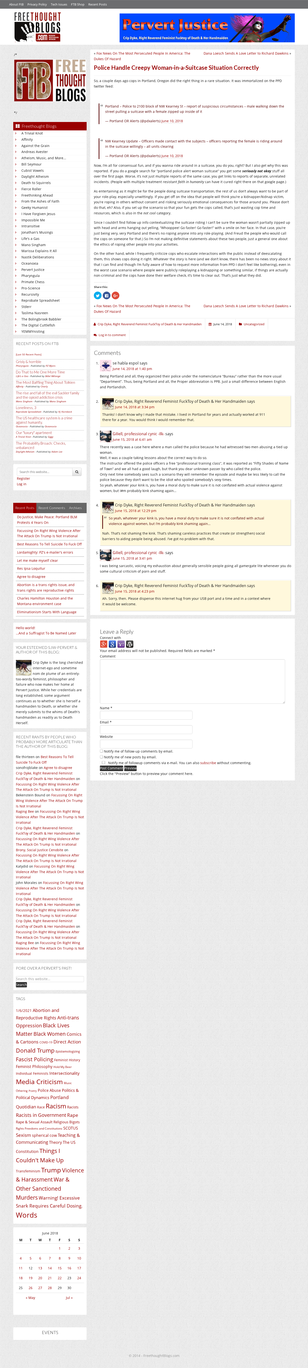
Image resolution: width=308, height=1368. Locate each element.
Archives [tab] (75, 508)
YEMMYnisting (33, 331)
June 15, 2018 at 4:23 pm (134, 591)
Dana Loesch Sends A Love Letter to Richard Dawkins (246, 53)
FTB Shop (77, 4)
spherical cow (44, 1135)
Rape (72, 1115)
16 (69, 1268)
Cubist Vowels (32, 170)
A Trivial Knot (32, 133)
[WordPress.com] (130, 644)
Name (106, 708)
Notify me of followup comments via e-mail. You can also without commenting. (179, 763)
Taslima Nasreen (34, 313)
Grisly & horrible (28, 361)
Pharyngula (30, 275)
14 (50, 1268)
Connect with (110, 637)
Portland (59, 1097)
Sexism (23, 1135)
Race (41, 1107)
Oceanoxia (29, 263)
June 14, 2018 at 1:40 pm (132, 368)
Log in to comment (112, 335)
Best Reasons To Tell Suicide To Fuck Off (49, 544)
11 (21, 1268)
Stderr (26, 306)
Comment (108, 656)
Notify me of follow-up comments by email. (138, 751)
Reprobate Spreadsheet (40, 300)
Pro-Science (30, 288)
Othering (22, 1091)
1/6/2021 (24, 1010)
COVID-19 (45, 1042)
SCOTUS (70, 1128)
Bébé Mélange (52, 376)
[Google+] (104, 644)
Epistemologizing (68, 1051)
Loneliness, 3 (26, 407)
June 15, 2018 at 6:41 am (132, 439)
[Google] (112, 644)
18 (21, 1278)
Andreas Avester (34, 151)
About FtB (16, 4)
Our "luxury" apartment (34, 432)
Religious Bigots (66, 1122)
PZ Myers (50, 365)
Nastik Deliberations (37, 257)
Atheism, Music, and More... (43, 158)
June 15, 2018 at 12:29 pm (135, 510)
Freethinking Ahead (37, 195)
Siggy (50, 436)
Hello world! (25, 628)
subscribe (208, 763)
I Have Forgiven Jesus (38, 213)
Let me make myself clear (37, 560)
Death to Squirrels (36, 182)
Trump (51, 1169)
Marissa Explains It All (39, 251)
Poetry (33, 1091)
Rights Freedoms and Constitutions (39, 1128)
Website (106, 736)
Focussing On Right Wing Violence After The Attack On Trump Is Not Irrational (49, 800)
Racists (72, 1107)
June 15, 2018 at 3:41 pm (132, 558)
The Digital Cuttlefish (38, 325)
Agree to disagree (31, 576)
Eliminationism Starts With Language (47, 612)
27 (40, 1287)
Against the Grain (35, 145)
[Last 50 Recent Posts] (28, 354)
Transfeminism (28, 1171)
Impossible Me (33, 220)
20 (40, 1278)
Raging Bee (25, 811)
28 (50, 1287)
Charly (44, 386)
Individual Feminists (32, 1073)
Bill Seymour (31, 164)
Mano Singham (33, 245)
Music (68, 1083)
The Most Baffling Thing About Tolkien (45, 382)
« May (30, 1297)
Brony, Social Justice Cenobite (39, 850)
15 (60, 1268)
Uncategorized (254, 324)
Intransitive (30, 226)
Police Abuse (49, 1090)
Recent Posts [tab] (24, 508)
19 (30, 1278)
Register (23, 478)
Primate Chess (33, 282)
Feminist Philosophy (34, 1066)
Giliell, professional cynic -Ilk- (138, 433)
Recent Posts (97, 4)
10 (79, 1258)
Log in (21, 484)
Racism (56, 1106)
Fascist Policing (34, 1059)
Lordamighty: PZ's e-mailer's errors (45, 552)
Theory (55, 1142)
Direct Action (67, 1042)
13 (40, 1268)
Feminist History (67, 1060)
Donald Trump (35, 1050)
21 (50, 1278)
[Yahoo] (121, 644)
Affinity (27, 139)
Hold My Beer (62, 1067)
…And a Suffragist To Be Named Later (46, 633)
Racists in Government (41, 1115)
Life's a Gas (30, 238)
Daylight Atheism (35, 176)
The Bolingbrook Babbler (41, 319)
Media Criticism (39, 1081)
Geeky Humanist (34, 207)
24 (79, 1278)
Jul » (69, 1297)
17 (79, 1268)
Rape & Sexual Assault (34, 1121)
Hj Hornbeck (65, 411)
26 (30, 1287)
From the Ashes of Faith (40, 201)
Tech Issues (59, 4)
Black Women (49, 1033)
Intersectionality (64, 1073)
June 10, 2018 (172, 121)
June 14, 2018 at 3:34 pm (134, 407)
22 (60, 1278)
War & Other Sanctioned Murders (43, 1188)
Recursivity (30, 294)
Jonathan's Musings (37, 232)
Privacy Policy (37, 4)
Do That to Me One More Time (40, 372)
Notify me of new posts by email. (130, 757)
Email (106, 722)
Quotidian (26, 1107)
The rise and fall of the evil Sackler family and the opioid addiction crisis (47, 395)
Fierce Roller (31, 189)
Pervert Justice (33, 269)
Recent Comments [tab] (51, 508)
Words (26, 1215)
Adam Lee (56, 451)
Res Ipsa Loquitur (31, 568)
